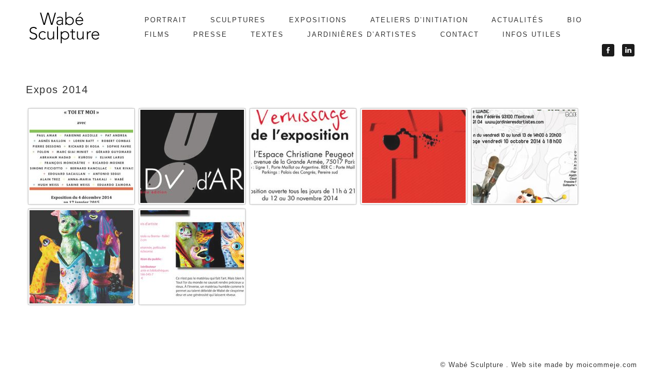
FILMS (157, 34)
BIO (574, 20)
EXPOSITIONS (318, 20)
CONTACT (459, 34)
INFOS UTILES (531, 34)
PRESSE (210, 34)
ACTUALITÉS (518, 20)
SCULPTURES (238, 20)
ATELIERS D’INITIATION (419, 20)
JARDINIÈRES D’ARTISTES (362, 34)
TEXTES (267, 34)
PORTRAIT (166, 20)
